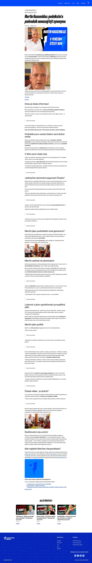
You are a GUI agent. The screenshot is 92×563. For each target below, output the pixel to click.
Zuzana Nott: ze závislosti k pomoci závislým (39, 484)
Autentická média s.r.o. (8, 559)
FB (29, 455)
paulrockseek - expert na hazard (35, 485)
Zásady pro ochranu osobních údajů (81, 559)
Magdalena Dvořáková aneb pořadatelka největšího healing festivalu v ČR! (46, 487)
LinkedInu (35, 457)
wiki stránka (53, 454)
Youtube (27, 97)
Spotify (27, 99)
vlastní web (28, 454)
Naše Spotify (28, 489)
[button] (61, 3)
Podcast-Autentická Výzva (30, 10)
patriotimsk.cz (63, 457)
